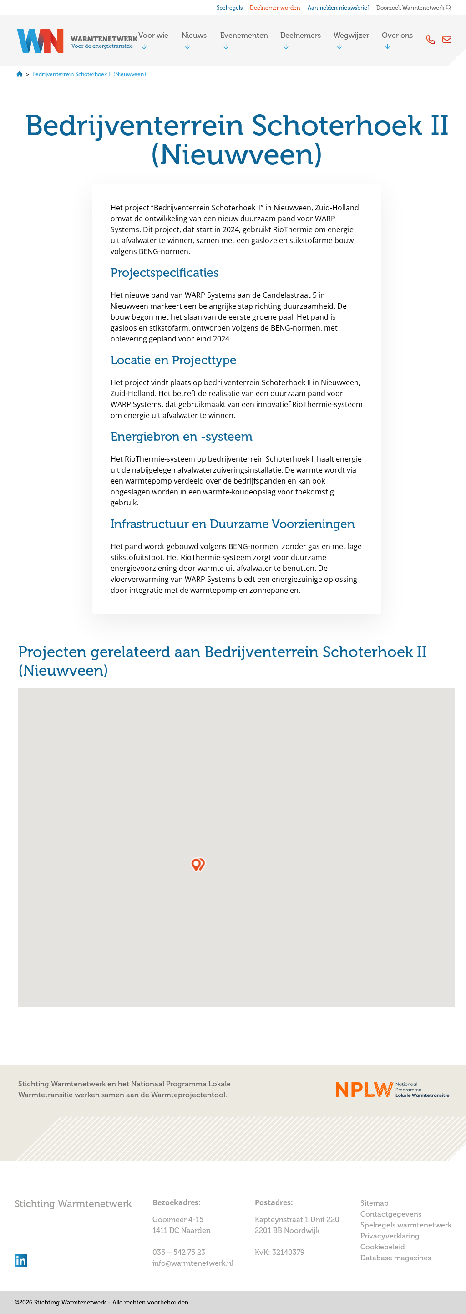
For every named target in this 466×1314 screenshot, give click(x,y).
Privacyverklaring (390, 1236)
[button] (196, 864)
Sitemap (374, 1203)
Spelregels (230, 8)
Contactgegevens (390, 1214)
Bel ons (430, 39)
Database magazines (395, 1258)
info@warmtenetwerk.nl (192, 1263)
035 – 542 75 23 (179, 1252)
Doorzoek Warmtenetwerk (410, 8)
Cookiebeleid (382, 1247)
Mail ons (446, 39)
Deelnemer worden (275, 8)
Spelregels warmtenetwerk (405, 1225)
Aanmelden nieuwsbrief (338, 8)
